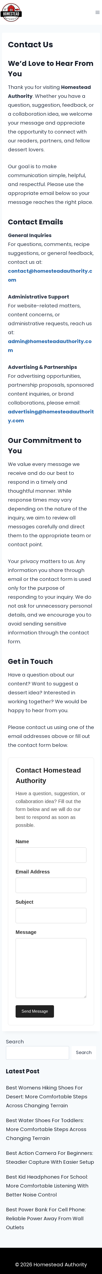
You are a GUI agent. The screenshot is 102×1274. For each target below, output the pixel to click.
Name (22, 841)
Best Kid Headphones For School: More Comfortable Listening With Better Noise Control (47, 1185)
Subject (24, 902)
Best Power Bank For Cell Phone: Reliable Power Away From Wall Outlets (46, 1218)
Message (26, 932)
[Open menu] (97, 12)
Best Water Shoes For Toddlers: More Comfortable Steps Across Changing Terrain (46, 1129)
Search (15, 1041)
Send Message (35, 1011)
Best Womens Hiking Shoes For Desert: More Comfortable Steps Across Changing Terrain (46, 1096)
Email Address (33, 871)
